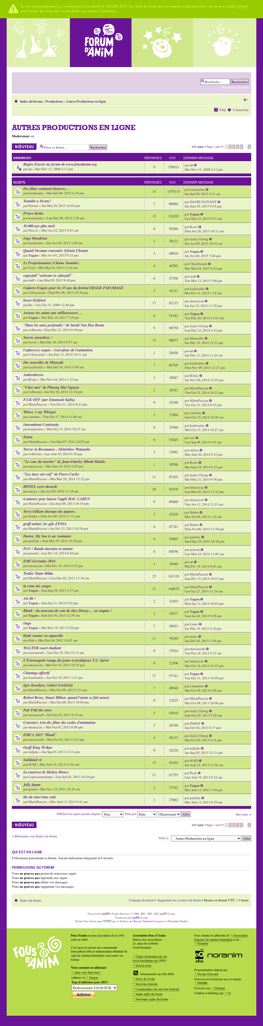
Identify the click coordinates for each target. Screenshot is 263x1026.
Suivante (242, 814)
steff (31, 280)
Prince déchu (33, 213)
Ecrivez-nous (144, 965)
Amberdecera (33, 374)
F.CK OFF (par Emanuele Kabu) (49, 399)
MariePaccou (199, 388)
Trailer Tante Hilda (38, 573)
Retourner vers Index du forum (36, 836)
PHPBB (202, 983)
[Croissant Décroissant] (174, 813)
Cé (229, 993)
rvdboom (35, 329)
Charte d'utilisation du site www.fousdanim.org (150, 958)
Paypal (93, 977)
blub (32, 640)
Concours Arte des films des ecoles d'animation (59, 722)
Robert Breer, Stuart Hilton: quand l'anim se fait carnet (66, 697)
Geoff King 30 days (37, 747)
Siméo (33, 516)
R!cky (33, 379)
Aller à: (163, 838)
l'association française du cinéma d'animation (221, 937)
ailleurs (242, 6)
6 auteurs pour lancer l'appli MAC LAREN (56, 498)
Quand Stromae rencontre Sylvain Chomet (55, 250)
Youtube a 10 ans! (37, 201)
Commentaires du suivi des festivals (157, 989)
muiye (33, 491)
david (32, 342)
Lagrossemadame (40, 776)
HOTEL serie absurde (40, 486)
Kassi (194, 226)
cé (32, 136)
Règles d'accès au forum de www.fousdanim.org (60, 164)
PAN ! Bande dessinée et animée (48, 548)
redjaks (34, 751)
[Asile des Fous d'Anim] (39, 42)
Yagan (194, 214)
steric (193, 636)
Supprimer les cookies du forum (179, 900)
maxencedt (36, 652)
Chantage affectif (36, 672)
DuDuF (195, 723)
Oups (27, 623)
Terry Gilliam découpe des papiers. (49, 511)
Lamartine (197, 686)
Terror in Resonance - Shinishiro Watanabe (56, 449)
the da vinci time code (39, 797)
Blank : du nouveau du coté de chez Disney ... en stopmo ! (67, 610)
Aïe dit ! (29, 598)
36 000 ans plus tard (38, 225)
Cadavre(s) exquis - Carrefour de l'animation (58, 350)
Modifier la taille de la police (245, 99)
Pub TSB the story (37, 710)
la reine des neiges (37, 586)
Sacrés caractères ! (37, 337)
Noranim (202, 943)
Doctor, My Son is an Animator (47, 536)
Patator (33, 205)
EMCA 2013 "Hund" (40, 734)
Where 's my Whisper (39, 412)
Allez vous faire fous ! (87, 972)
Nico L (33, 230)
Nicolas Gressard (207, 974)
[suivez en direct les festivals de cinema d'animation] (162, 42)
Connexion (241, 109)
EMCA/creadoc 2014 (39, 561)
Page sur (214, 146)
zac (192, 437)
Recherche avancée (235, 87)
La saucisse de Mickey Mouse (46, 772)
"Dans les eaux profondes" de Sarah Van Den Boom (63, 325)
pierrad (33, 553)
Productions (54, 101)
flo (30, 305)
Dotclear (220, 988)
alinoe (194, 450)
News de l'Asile (145, 979)
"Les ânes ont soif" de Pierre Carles (51, 474)
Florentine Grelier (178, 921)
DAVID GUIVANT (203, 201)
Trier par (131, 813)
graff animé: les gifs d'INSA (45, 523)
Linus (194, 624)
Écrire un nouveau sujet (23, 146)
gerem (33, 789)
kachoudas (36, 193)
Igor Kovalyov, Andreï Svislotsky (48, 685)
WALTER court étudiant (42, 648)
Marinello (197, 338)
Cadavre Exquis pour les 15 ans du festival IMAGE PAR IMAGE (73, 287)
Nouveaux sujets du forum (152, 999)
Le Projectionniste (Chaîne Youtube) (51, 262)
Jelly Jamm (32, 784)
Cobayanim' (37, 292)
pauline (34, 540)
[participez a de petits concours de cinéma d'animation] (224, 42)
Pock (193, 773)
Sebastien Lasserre (153, 921)
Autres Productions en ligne (86, 101)
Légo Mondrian (35, 238)
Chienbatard (198, 263)
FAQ (223, 109)
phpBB (105, 913)
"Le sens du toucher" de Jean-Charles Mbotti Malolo (64, 461)
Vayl (32, 267)
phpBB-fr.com (140, 917)
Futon (28, 436)
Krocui (138, 921)
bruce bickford (34, 300)
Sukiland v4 (32, 759)
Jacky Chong (199, 239)
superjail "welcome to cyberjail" (47, 275)
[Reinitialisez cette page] (101, 42)
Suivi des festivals (147, 984)
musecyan (197, 301)
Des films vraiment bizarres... (45, 188)
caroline (34, 416)
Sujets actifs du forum (149, 994)
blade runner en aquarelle (43, 635)
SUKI (32, 764)
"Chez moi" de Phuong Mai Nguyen (51, 387)
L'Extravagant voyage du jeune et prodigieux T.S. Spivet (66, 660)
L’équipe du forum (141, 900)
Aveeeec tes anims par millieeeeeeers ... (52, 312)
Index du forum (31, 101)
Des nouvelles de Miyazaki (43, 362)
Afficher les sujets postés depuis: (79, 813)
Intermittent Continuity (41, 424)
